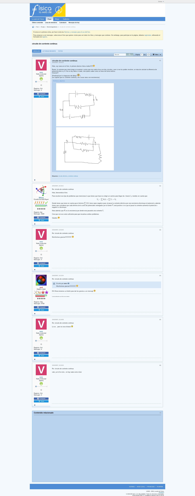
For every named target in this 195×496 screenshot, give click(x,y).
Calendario (62, 22)
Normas (132, 486)
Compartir (42, 93)
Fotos (60, 51)
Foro (49, 19)
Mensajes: (37, 90)
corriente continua (73, 176)
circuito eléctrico (62, 176)
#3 (160, 230)
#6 (160, 365)
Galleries (66, 19)
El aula (43, 27)
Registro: (37, 88)
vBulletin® (161, 492)
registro (44, 37)
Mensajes (36, 51)
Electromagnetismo (52, 27)
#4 (160, 275)
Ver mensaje (68, 283)
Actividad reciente (49, 51)
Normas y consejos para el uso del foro (77, 32)
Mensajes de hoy (74, 22)
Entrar (160, 1)
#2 (160, 186)
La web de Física (38, 19)
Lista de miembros (51, 22)
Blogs (57, 19)
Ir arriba (160, 486)
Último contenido (37, 22)
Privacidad (151, 486)
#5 (160, 319)
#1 (160, 60)
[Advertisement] (97, 448)
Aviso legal (141, 486)
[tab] (36, 51)
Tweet (42, 96)
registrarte (147, 35)
